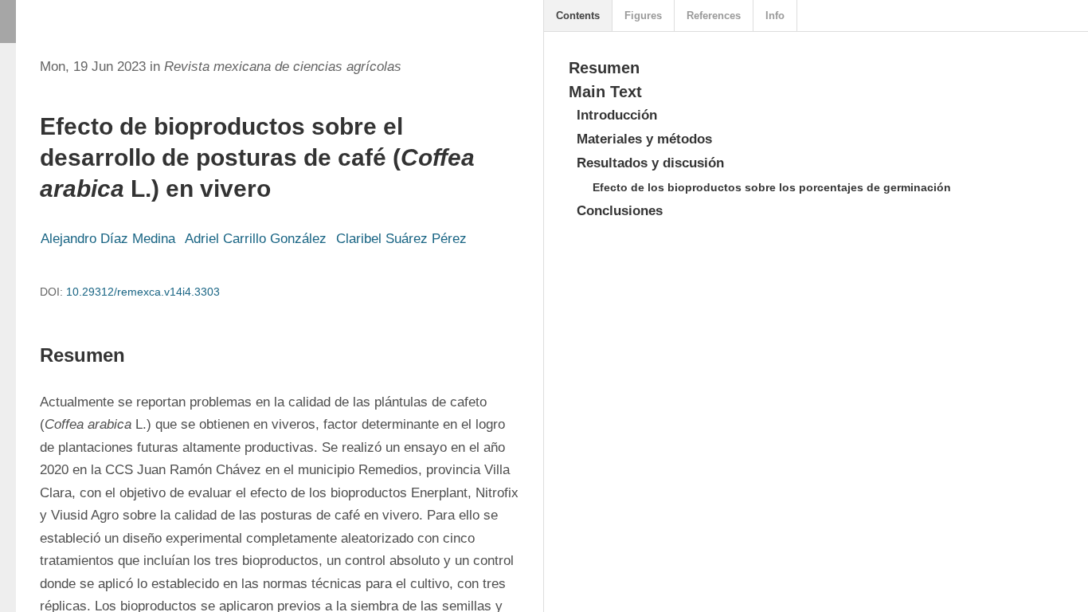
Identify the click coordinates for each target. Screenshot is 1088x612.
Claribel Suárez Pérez (401, 238)
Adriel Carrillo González (256, 238)
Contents (578, 16)
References (714, 16)
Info (775, 16)
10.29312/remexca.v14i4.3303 (143, 291)
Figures (643, 16)
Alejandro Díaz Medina (108, 238)
